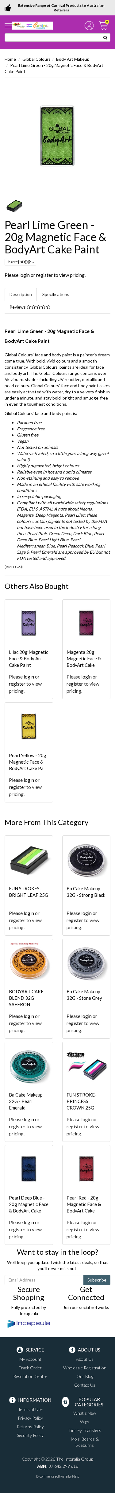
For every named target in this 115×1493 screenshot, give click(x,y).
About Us (85, 1359)
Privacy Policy (30, 1418)
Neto (75, 1476)
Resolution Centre (30, 1376)
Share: (11, 262)
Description (21, 294)
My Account (30, 1359)
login (24, 275)
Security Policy (30, 1435)
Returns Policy (30, 1426)
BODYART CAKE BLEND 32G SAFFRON (26, 998)
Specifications (55, 294)
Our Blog (84, 1376)
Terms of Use (30, 1409)
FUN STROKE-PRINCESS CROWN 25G (82, 1101)
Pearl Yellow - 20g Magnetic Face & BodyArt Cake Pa (27, 762)
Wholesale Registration (84, 1367)
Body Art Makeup (73, 59)
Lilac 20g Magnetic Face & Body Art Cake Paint (28, 658)
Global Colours (36, 59)
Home (10, 59)
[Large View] (14, 206)
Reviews (18, 307)
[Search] (105, 37)
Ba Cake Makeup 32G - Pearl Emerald (26, 1101)
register (44, 275)
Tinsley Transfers (84, 1430)
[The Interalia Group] (32, 25)
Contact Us (84, 1385)
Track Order (30, 1367)
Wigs (84, 1421)
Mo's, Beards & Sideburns (85, 1442)
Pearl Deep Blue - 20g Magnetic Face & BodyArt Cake (28, 1204)
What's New (84, 1413)
